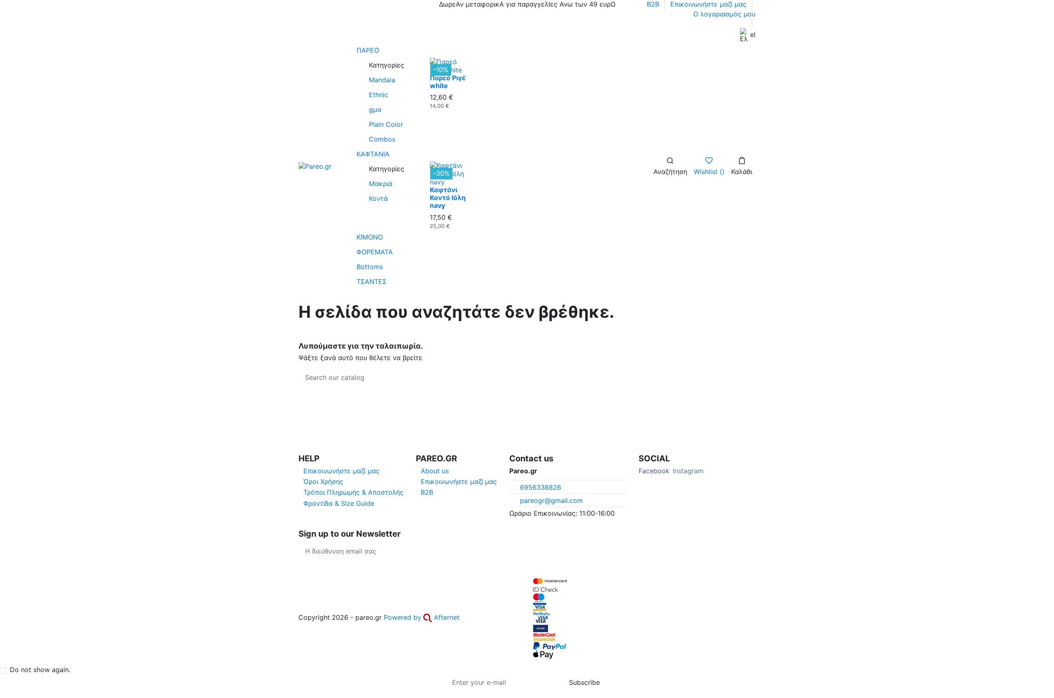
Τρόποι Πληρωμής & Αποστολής (353, 492)
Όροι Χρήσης (323, 481)
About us (435, 471)
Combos (382, 139)
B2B (654, 4)
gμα (375, 109)
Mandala (382, 80)
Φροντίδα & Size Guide (338, 503)
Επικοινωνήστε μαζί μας (709, 4)
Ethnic (378, 95)
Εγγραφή (422, 551)
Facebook (654, 471)
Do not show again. (40, 669)
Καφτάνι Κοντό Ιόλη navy (448, 197)
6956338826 (540, 487)
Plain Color (386, 124)
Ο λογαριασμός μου (724, 14)
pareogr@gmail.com (551, 500)
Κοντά (378, 198)
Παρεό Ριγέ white (448, 82)
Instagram (688, 471)
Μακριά (380, 183)
